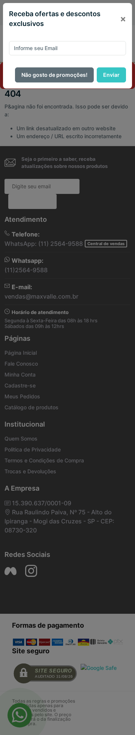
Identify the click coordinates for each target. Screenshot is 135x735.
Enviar (111, 75)
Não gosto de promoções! (54, 75)
